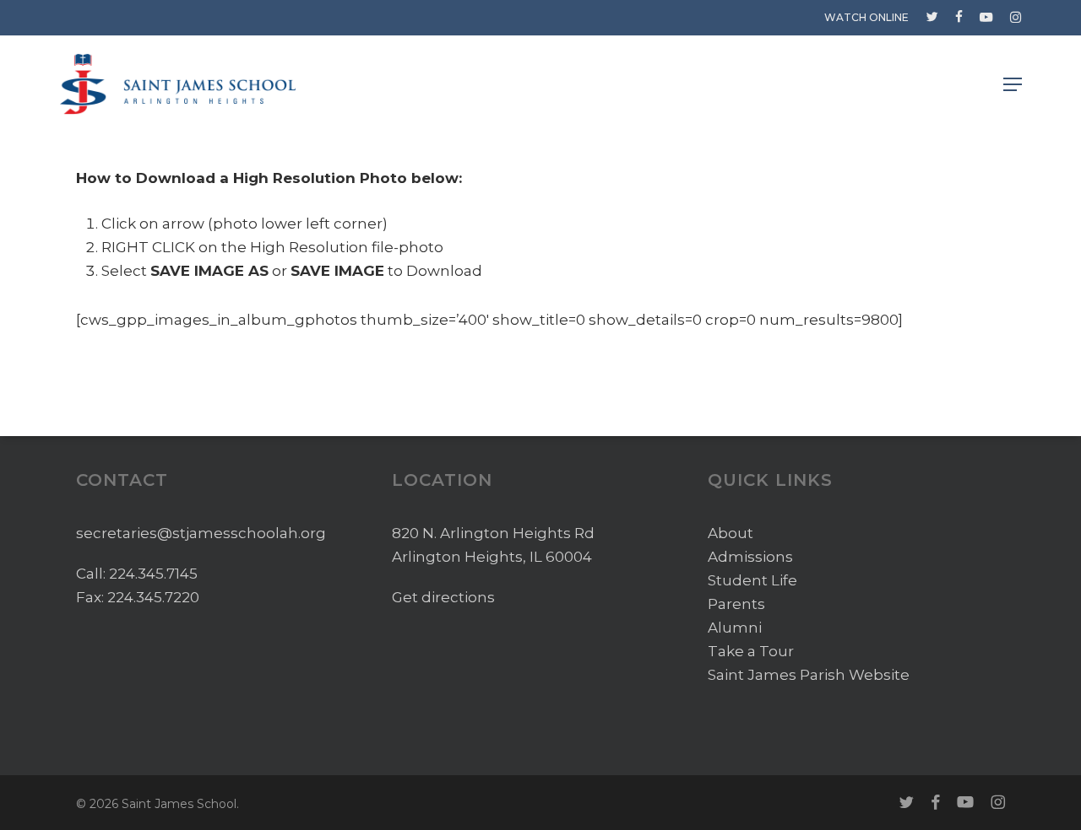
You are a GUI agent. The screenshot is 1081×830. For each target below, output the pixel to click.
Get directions (443, 597)
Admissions (750, 556)
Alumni (735, 627)
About (730, 533)
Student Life (752, 580)
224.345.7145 (153, 573)
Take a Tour (751, 651)
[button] (1012, 84)
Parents (736, 604)
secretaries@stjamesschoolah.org (201, 533)
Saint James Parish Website (809, 674)
